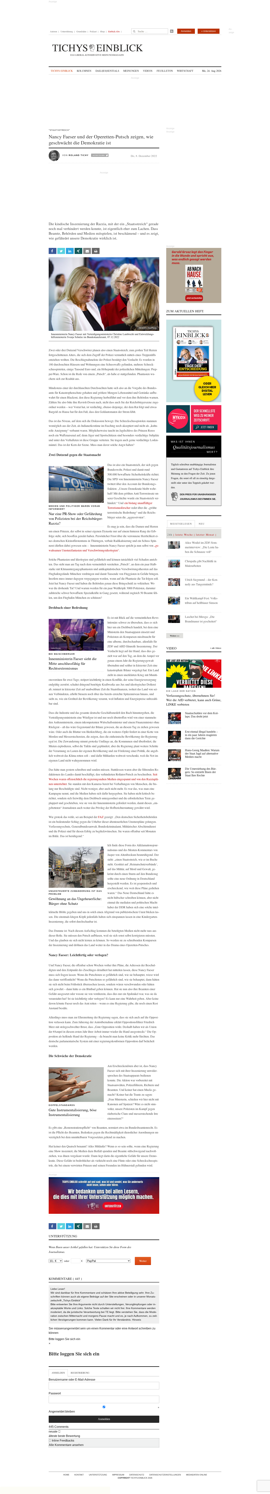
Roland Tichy (79, 155)
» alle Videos (215, 648)
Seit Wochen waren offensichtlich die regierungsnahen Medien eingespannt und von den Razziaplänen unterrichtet (104, 779)
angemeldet (72, 1328)
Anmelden (186, 31)
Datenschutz (136, 1475)
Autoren (53, 31)
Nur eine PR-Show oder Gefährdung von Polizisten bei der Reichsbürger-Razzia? (76, 518)
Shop (102, 31)
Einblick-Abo (114, 31)
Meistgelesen (181, 523)
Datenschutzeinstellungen (165, 1475)
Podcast (93, 31)
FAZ (101, 817)
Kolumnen (84, 70)
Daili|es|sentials (107, 70)
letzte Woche (184, 534)
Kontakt (79, 1475)
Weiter (143, 1261)
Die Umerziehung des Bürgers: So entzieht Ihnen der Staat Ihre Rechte (200, 772)
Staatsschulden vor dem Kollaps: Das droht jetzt (201, 715)
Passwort (55, 1393)
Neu (202, 523)
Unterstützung (67, 31)
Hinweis (136, 1319)
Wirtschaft (185, 70)
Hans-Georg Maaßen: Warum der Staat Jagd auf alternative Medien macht (202, 753)
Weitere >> (174, 635)
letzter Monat (205, 534)
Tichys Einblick (62, 70)
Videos (147, 70)
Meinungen (131, 70)
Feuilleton (165, 70)
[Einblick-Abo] (193, 361)
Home (66, 1475)
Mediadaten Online (196, 1475)
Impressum (118, 1475)
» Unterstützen (208, 31)
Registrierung (80, 1372)
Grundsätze (81, 31)
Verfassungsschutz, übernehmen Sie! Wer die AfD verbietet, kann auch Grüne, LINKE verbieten (193, 699)
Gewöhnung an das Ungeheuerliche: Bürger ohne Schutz (75, 901)
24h (169, 534)
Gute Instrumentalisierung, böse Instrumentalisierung (73, 1112)
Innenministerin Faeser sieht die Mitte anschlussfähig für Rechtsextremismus (73, 663)
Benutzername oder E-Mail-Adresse (72, 1379)
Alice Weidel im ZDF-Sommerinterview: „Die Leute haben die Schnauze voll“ (202, 547)
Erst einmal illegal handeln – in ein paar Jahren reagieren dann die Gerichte (201, 735)
